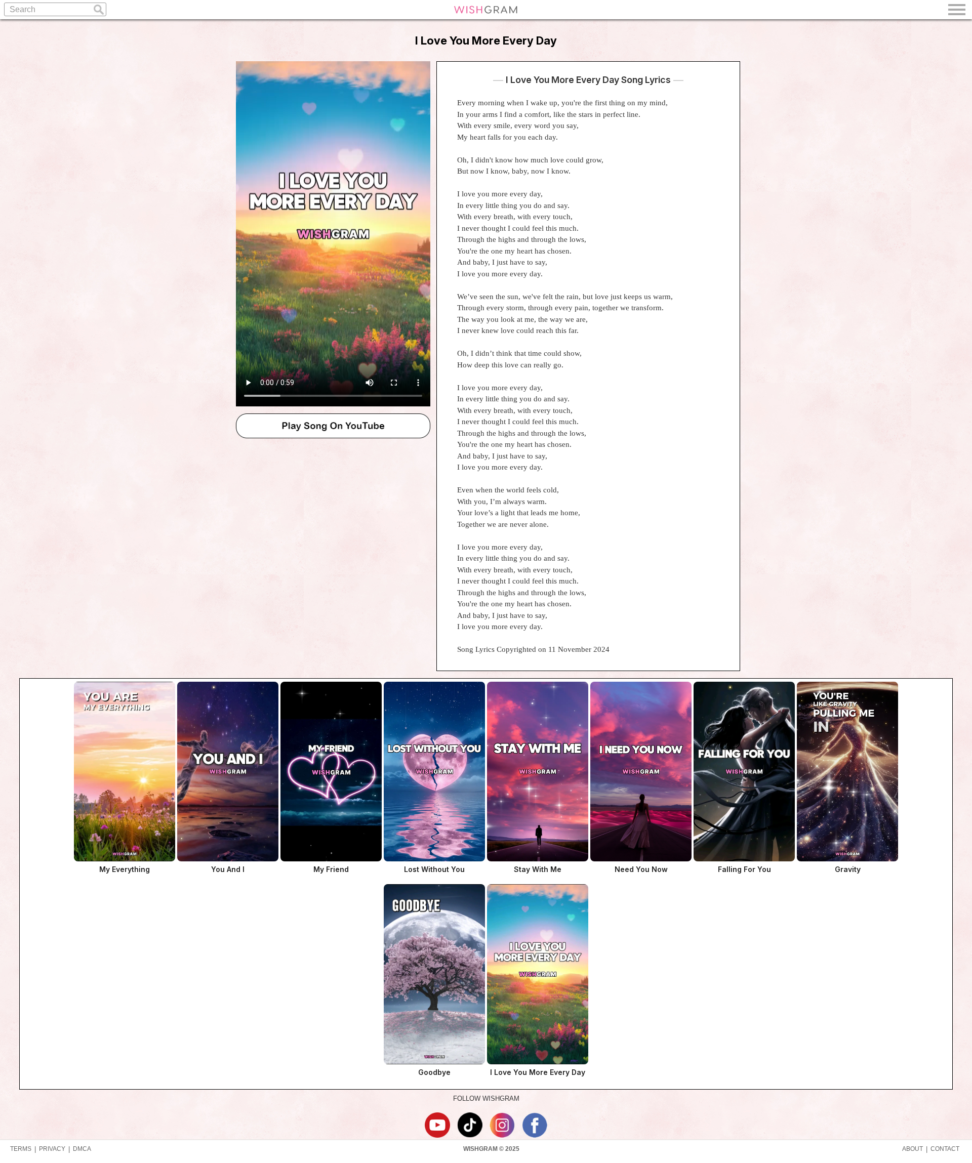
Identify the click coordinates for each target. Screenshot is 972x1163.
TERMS (20, 1148)
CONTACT (944, 1148)
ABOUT (912, 1148)
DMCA (82, 1148)
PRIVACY (52, 1148)
